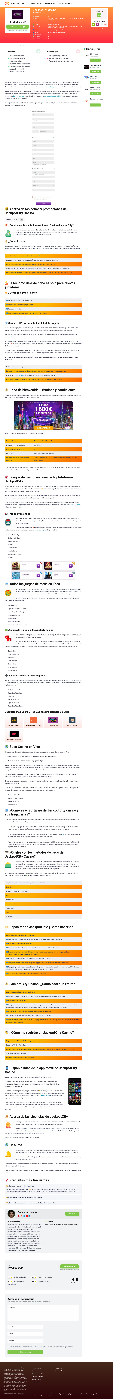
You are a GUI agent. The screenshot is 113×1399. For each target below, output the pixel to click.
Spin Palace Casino (14, 739)
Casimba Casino (14, 725)
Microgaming (40, 530)
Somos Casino (52, 725)
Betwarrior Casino (33, 725)
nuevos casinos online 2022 (52, 96)
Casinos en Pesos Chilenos (38, 1373)
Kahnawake (28, 1131)
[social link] (19, 1216)
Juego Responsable (82, 1394)
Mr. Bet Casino (72, 725)
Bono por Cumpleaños (65, 3)
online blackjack (76, 505)
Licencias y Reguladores (69, 1394)
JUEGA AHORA (69, 1266)
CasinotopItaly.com (59, 1371)
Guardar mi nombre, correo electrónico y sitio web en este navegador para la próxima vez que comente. (41, 1347)
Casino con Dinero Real (37, 1376)
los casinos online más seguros (47, 87)
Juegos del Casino (36, 1379)
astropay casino (11, 904)
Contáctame (72, 1214)
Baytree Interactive (19, 96)
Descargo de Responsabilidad (97, 1394)
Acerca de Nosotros (37, 1394)
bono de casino (20, 375)
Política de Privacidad (38, 1396)
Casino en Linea (36, 1371)
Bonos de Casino (36, 1382)
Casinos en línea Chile (10, 45)
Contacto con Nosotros (50, 1394)
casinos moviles (45, 1095)
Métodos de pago (49, 3)
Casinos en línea (36, 3)
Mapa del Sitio (49, 1396)
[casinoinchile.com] (14, 2)
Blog (60, 1394)
